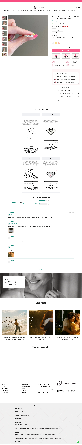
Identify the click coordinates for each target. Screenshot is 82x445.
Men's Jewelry (25, 394)
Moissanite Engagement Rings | (30, 409)
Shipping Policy (5, 388)
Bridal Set (24, 390)
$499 (26, 424)
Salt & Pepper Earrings (50, 434)
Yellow (56, 43)
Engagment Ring (6, 10)
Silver (64, 37)
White (53, 43)
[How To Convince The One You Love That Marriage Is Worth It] (67, 322)
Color (56, 40)
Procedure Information (65, 90)
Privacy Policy (5, 392)
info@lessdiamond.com (46, 386)
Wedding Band (41, 10)
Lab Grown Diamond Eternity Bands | (22, 428)
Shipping (54, 28)
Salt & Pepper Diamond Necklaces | (50, 419)
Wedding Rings (26, 415)
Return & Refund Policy (7, 390)
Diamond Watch (25, 384)
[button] (55, 21)
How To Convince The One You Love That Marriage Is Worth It (67, 338)
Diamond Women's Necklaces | (21, 438)
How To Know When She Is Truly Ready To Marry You (41, 338)
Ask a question (66, 96)
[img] (11, 212)
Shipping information (66, 93)
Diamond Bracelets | (42, 438)
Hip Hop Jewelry (24, 10)
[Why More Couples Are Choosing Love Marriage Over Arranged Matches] (14, 322)
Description (66, 87)
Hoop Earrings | (43, 434)
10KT (69, 37)
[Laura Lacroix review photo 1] (11, 254)
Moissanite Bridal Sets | (19, 409)
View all (41, 305)
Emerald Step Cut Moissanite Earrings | (22, 434)
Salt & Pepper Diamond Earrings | (36, 419)
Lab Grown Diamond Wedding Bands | (37, 428)
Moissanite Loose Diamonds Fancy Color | (23, 442)
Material (55, 35)
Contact (4, 386)
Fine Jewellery (33, 10)
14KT (73, 37)
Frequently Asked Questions (8, 396)
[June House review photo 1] (11, 230)
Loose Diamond (71, 10)
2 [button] (39, 269)
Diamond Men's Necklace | (33, 438)
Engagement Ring (26, 386)
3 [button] (41, 269)
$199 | (19, 424)
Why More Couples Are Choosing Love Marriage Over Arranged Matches (14, 338)
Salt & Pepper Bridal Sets (61, 419)
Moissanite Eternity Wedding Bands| (51, 428)
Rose (59, 43)
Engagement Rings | (51, 409)
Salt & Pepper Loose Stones (37, 442)
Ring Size (55, 30)
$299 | (21, 424)
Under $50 (48, 10)
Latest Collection (62, 10)
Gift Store (55, 10)
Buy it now (65, 50)
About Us (4, 384)
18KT (77, 37)
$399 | (24, 424)
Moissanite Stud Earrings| (35, 434)
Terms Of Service (6, 394)
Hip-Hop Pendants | (50, 438)
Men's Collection (15, 10)
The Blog (4, 398)
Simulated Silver (57, 37)
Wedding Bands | (18, 419)
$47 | (16, 424)
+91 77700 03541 (45, 384)
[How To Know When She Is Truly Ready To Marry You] (41, 322)
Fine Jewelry (24, 392)
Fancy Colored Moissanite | (42, 409)
